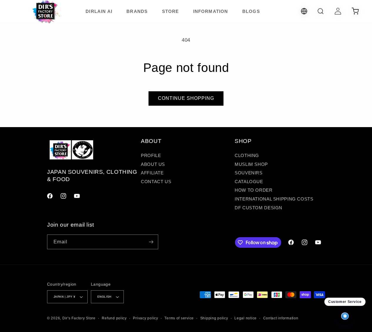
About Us (153, 164)
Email (60, 242)
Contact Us (156, 181)
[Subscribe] (151, 242)
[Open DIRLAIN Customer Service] (344, 316)
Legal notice (245, 318)
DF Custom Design (258, 207)
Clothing (247, 155)
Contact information (280, 318)
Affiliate (152, 173)
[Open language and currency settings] (304, 11)
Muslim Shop (251, 164)
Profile (151, 155)
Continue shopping (186, 98)
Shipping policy (214, 318)
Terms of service (179, 318)
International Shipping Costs (274, 199)
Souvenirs (249, 173)
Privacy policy (145, 318)
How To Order (254, 190)
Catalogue (249, 181)
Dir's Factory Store (79, 318)
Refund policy (114, 318)
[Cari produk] (320, 11)
